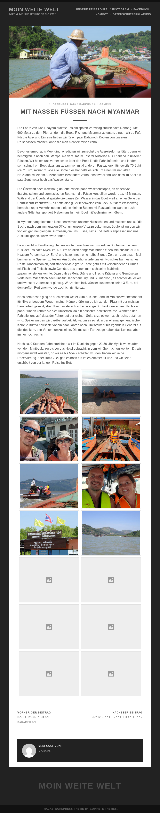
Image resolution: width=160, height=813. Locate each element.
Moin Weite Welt (34, 9)
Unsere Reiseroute (92, 9)
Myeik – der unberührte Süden (117, 717)
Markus (85, 104)
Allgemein (102, 104)
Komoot (102, 14)
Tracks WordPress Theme (63, 808)
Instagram (120, 9)
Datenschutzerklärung (132, 14)
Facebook (141, 9)
